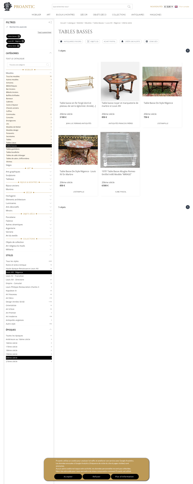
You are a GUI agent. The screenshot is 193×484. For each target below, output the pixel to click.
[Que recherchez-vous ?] (129, 6)
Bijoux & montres (65, 14)
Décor (83, 14)
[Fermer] (19, 36)
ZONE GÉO (153, 41)
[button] (92, 41)
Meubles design (29, 130)
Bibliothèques (29, 86)
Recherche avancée (18, 27)
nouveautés (156, 6)
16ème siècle (29, 343)
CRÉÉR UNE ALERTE (132, 41)
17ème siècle (29, 346)
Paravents (29, 133)
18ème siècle (29, 350)
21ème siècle (29, 361)
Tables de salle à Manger (29, 155)
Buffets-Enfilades (29, 95)
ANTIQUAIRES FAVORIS (72, 41)
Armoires (29, 83)
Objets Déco (99, 14)
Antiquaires (137, 14)
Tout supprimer (44, 32)
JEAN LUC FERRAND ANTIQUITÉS (78, 123)
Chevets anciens (29, 108)
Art (48, 14)
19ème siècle (29, 354)
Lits (29, 124)
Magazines (155, 14)
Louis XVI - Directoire (29, 279)
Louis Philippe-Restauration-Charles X (29, 287)
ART (29, 168)
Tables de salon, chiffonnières (29, 158)
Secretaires (29, 136)
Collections (119, 14)
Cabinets (29, 101)
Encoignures (29, 120)
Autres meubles (29, 79)
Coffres (29, 111)
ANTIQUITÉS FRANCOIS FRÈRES (121, 123)
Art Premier (29, 312)
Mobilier (36, 14)
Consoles (29, 117)
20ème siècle (29, 357)
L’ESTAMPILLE (162, 123)
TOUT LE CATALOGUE (15, 58)
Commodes (29, 114)
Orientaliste (29, 305)
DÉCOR (29, 192)
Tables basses (29, 146)
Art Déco (29, 298)
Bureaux (29, 98)
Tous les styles (29, 261)
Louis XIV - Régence (29, 272)
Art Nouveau (29, 294)
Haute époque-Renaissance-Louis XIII (29, 268)
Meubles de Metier (29, 127)
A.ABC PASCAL (120, 192)
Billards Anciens (29, 92)
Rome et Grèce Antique (29, 265)
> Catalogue (70, 23)
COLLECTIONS (29, 238)
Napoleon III (29, 290)
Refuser (96, 476)
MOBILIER (29, 69)
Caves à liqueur (29, 105)
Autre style (29, 324)
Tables (29, 139)
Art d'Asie (29, 309)
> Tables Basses (98, 23)
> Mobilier (79, 23)
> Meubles (87, 23)
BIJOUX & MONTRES (29, 182)
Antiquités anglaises (29, 320)
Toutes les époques (29, 335)
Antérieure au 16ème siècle (29, 339)
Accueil (63, 23)
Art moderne (29, 316)
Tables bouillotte (29, 152)
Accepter (68, 476)
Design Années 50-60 (29, 301)
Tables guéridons (29, 149)
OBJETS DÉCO (29, 213)
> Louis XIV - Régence (112, 23)
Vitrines (29, 161)
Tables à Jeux (29, 142)
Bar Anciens (29, 89)
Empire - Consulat (29, 283)
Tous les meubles (29, 76)
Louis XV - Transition (29, 276)
